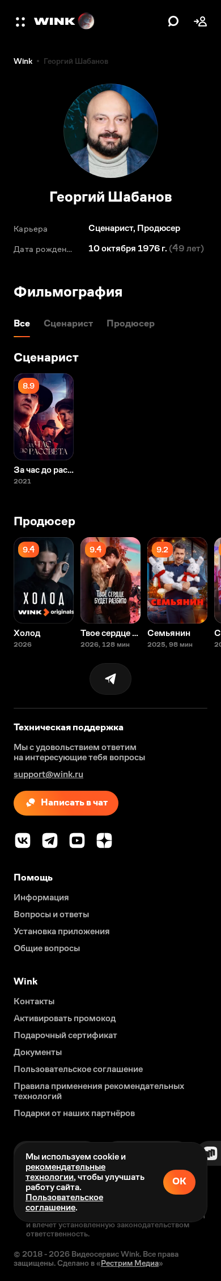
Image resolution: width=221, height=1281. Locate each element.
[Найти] (173, 21)
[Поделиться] (110, 679)
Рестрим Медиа (130, 1262)
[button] (21, 21)
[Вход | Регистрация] (200, 21)
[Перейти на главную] (98, 21)
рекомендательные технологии (65, 1172)
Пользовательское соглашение (64, 1202)
